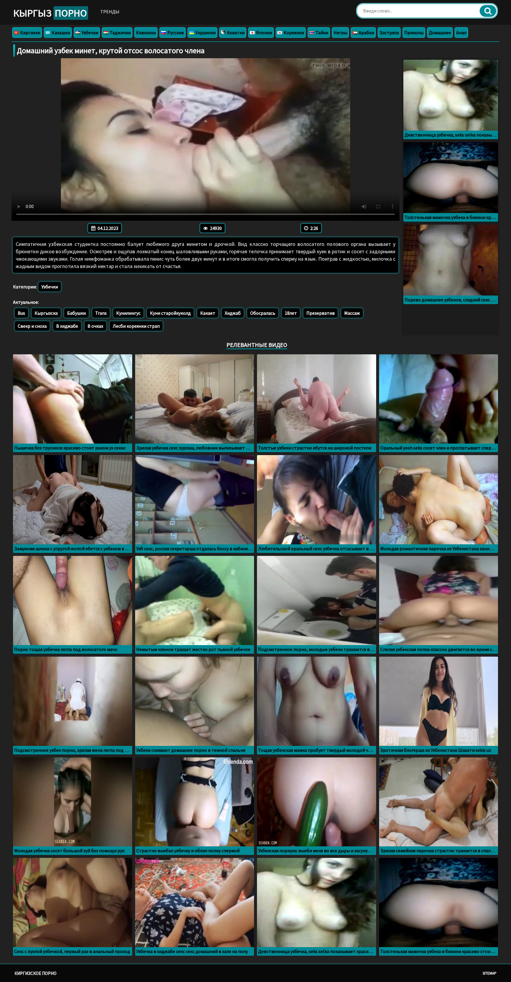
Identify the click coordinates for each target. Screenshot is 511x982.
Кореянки (293, 32)
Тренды (109, 11)
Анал (461, 32)
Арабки (366, 32)
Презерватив (320, 313)
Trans (101, 313)
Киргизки (29, 32)
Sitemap (490, 973)
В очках (95, 326)
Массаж (352, 313)
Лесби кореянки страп (136, 326)
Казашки (60, 32)
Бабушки (76, 313)
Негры (340, 32)
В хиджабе (67, 326)
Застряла (389, 32)
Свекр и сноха (32, 326)
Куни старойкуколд (170, 313)
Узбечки (89, 32)
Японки (263, 32)
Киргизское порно (35, 973)
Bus (21, 313)
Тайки (321, 32)
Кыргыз (50, 13)
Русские (175, 32)
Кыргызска (46, 313)
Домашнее (440, 32)
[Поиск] (488, 11)
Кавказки (146, 32)
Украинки (205, 32)
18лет (291, 313)
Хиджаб (233, 313)
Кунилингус (128, 313)
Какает (207, 313)
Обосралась (262, 313)
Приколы (413, 32)
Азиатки (235, 32)
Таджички (120, 32)
